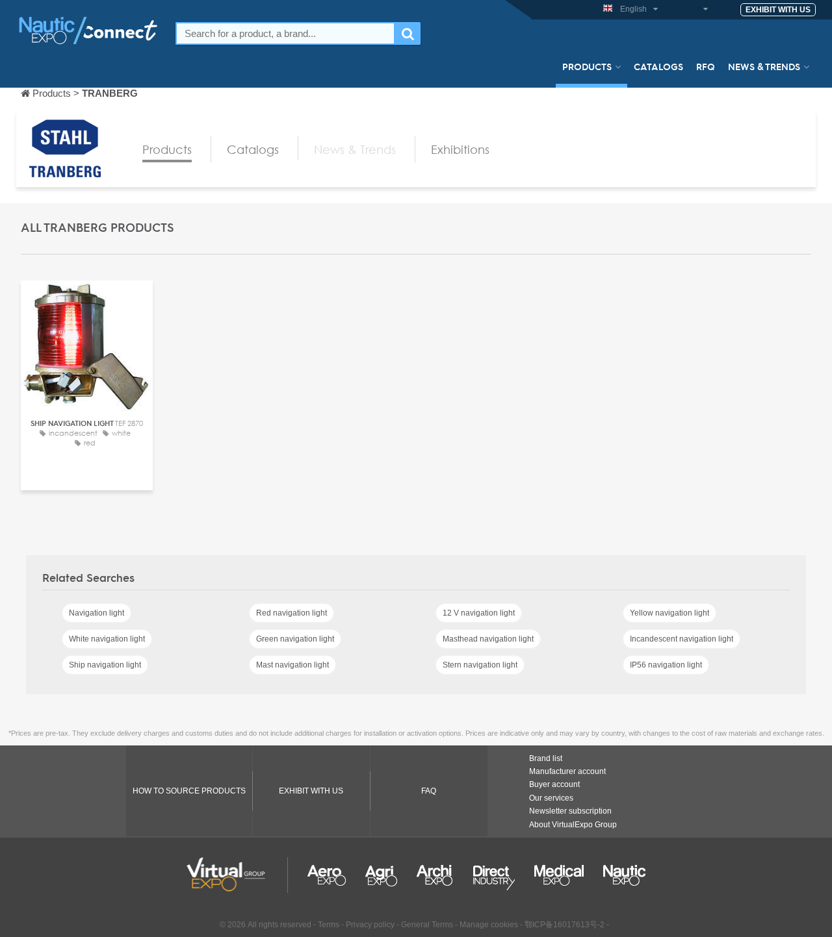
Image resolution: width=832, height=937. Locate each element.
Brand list (545, 758)
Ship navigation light (105, 664)
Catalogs (658, 66)
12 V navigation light (479, 613)
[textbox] (285, 33)
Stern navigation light (480, 664)
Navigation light (96, 613)
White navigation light (107, 638)
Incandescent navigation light (681, 638)
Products (587, 66)
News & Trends (764, 66)
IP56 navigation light (666, 664)
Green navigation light (295, 638)
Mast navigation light (292, 664)
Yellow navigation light (669, 613)
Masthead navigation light (488, 638)
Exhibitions (460, 149)
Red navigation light (291, 613)
